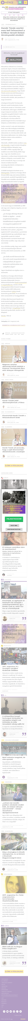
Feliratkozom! (14, 519)
